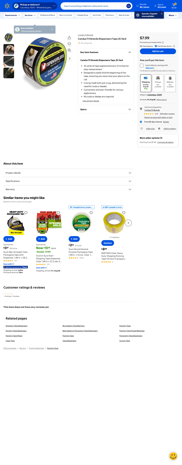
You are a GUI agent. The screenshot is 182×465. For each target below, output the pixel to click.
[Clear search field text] (122, 6)
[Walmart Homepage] (7, 6)
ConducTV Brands (85, 35)
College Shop (82, 15)
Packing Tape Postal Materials (131, 331)
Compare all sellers (165, 142)
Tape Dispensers (69, 341)
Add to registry (170, 128)
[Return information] (173, 46)
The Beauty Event (141, 15)
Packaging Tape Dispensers (130, 336)
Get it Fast (97, 15)
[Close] (52, 15)
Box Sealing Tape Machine (73, 326)
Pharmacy (110, 15)
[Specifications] (130, 181)
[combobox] (96, 6)
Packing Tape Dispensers (16, 331)
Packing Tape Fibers (14, 336)
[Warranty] (130, 189)
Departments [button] (11, 15)
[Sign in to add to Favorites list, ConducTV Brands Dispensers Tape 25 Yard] (69, 43)
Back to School (65, 15)
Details (166, 122)
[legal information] (163, 42)
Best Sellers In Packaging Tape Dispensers (80, 331)
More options (162, 100)
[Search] (128, 6)
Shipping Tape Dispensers (16, 326)
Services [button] (28, 15)
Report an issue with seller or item (158, 117)
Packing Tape (125, 326)
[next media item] (69, 58)
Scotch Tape (124, 341)
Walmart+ (157, 15)
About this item (13, 163)
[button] (143, 6)
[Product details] (130, 173)
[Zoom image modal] (69, 50)
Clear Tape (10, 341)
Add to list (150, 128)
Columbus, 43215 (154, 95)
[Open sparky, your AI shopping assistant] (173, 456)
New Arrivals (124, 15)
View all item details (91, 101)
